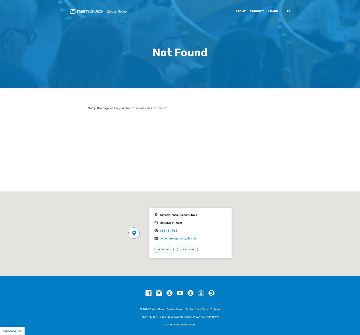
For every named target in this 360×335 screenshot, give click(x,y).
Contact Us (192, 309)
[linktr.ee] (191, 293)
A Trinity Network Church (180, 324)
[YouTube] (180, 293)
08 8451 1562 (168, 230)
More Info (164, 249)
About (241, 11)
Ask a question (12, 330)
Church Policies (211, 309)
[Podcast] (201, 293)
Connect (257, 11)
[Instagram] (159, 293)
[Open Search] (288, 11)
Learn (273, 11)
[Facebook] (149, 293)
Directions (187, 249)
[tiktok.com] (169, 293)
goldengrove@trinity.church (178, 238)
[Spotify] (211, 293)
